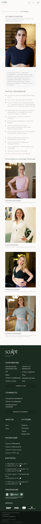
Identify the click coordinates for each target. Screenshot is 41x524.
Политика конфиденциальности (11, 513)
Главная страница (6, 11)
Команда (15, 11)
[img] (20, 466)
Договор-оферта (6, 514)
